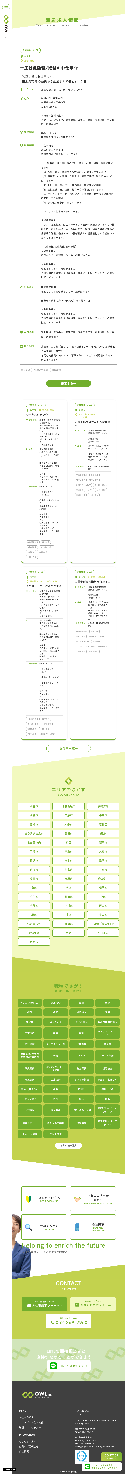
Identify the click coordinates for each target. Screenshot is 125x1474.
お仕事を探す (26, 1417)
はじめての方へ (27, 1441)
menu (6, 7)
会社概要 (24, 1451)
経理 (32, 61)
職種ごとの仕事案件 (30, 1427)
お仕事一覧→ (68, 748)
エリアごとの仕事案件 (31, 1422)
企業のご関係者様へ (30, 1446)
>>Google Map (82, 1423)
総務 (26, 61)
